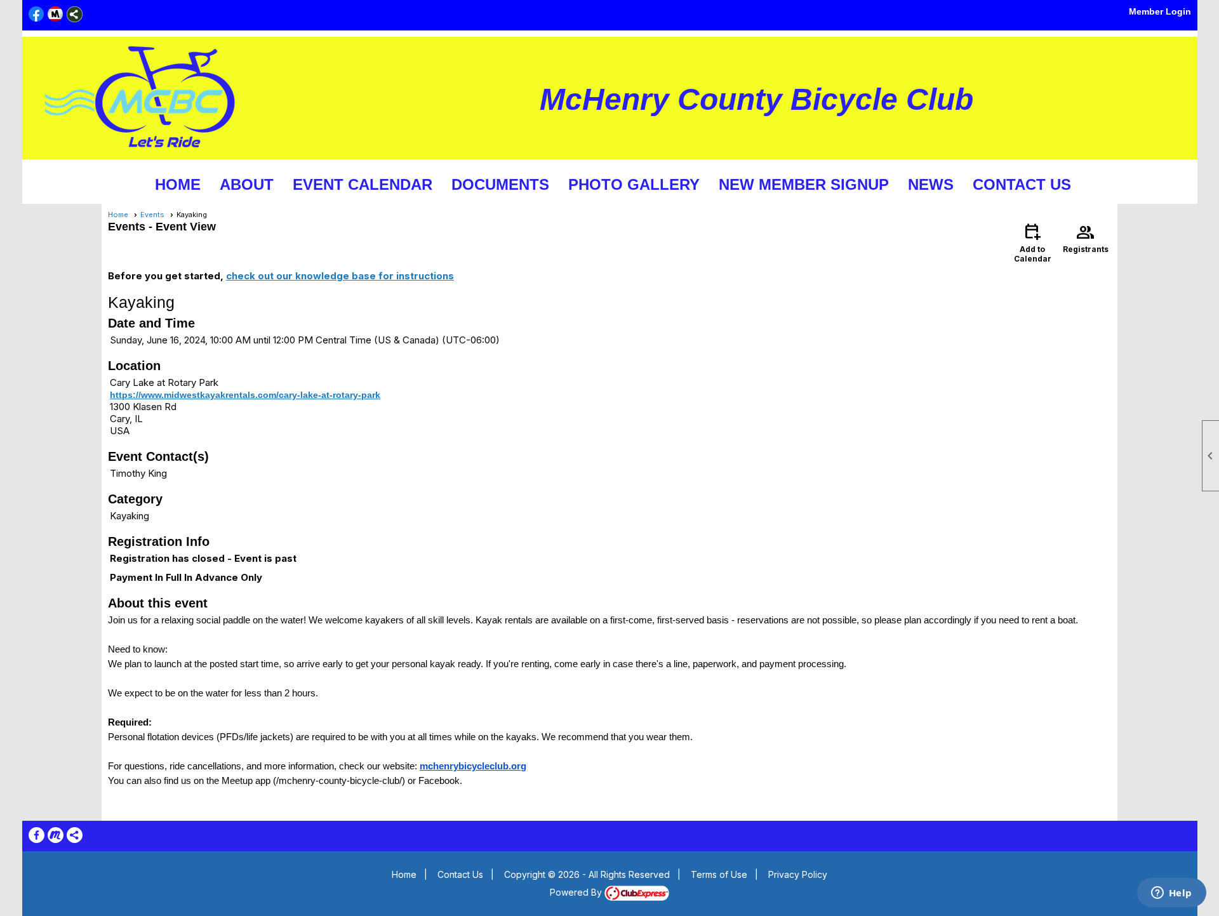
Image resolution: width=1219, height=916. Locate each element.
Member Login (1160, 11)
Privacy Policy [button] (797, 874)
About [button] (247, 184)
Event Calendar (362, 184)
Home (178, 184)
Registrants (1086, 237)
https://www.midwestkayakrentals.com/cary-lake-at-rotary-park (245, 395)
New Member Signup (804, 184)
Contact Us (1022, 184)
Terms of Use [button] (719, 874)
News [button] (931, 184)
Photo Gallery (634, 184)
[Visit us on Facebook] (36, 14)
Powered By (577, 892)
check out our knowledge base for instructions (340, 276)
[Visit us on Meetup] (55, 14)
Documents (500, 184)
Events (152, 214)
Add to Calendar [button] (1032, 242)
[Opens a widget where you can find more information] (1171, 894)
